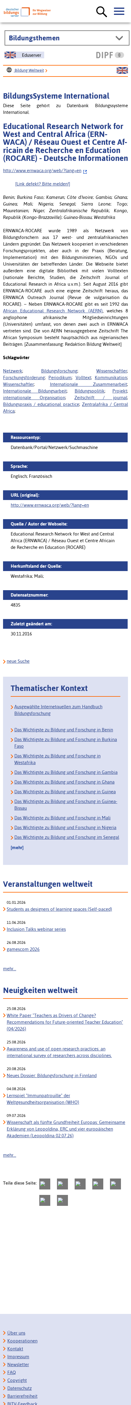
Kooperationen (22, 1340)
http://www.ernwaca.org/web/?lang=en (42, 170)
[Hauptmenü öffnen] (119, 12)
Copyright (17, 1380)
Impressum (18, 1356)
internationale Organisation (34, 397)
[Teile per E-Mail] (44, 1200)
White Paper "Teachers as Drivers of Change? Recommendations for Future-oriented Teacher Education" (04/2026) (65, 1022)
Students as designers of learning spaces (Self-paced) (59, 909)
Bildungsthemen (34, 38)
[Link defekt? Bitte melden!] (42, 183)
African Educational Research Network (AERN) (53, 310)
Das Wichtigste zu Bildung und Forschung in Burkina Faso (65, 743)
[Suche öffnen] (102, 12)
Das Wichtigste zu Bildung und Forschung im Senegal (66, 837)
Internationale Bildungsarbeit (35, 390)
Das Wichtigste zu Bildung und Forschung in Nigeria (65, 827)
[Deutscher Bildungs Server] (27, 12)
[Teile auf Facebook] (62, 1184)
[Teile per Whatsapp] (97, 1184)
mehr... (9, 968)
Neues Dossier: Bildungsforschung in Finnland (52, 1075)
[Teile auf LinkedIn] (115, 1184)
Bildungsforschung (59, 370)
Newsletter (18, 1364)
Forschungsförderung (24, 377)
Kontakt (15, 1348)
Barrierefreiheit (22, 1396)
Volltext (83, 377)
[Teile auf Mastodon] (44, 1184)
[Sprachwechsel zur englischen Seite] (122, 70)
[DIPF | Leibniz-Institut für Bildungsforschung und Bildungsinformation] (110, 55)
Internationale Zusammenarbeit (88, 384)
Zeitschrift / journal (100, 397)
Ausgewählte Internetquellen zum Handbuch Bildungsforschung (58, 710)
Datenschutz (19, 1388)
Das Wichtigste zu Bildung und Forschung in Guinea (65, 791)
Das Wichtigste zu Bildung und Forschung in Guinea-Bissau (65, 805)
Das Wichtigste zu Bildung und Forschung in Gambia (66, 772)
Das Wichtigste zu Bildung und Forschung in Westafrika (57, 759)
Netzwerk (12, 370)
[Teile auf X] (80, 1184)
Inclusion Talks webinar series (36, 929)
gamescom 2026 (23, 949)
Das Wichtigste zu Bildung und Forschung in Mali (62, 817)
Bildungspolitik (89, 390)
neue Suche (18, 661)
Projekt (119, 390)
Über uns (16, 1332)
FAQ (11, 1372)
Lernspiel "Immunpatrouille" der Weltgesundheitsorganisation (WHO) (43, 1099)
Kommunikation (111, 377)
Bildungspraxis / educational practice (41, 404)
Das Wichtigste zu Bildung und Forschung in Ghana (64, 781)
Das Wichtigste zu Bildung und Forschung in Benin (63, 729)
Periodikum (60, 377)
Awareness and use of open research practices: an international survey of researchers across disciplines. (59, 1052)
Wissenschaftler (111, 370)
